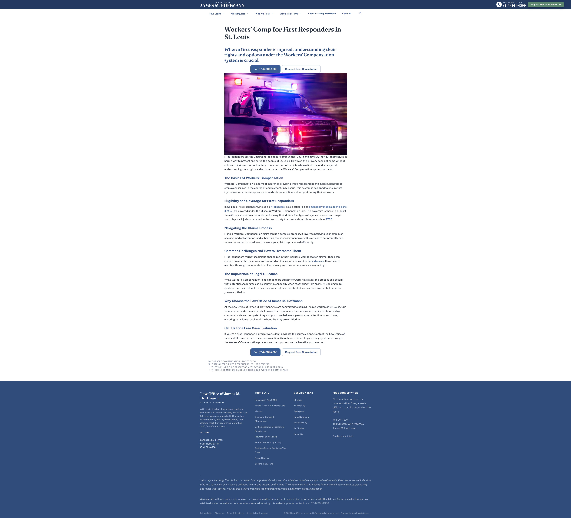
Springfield (299, 411)
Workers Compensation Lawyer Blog (234, 361)
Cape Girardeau (301, 417)
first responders (238, 364)
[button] (360, 13)
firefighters (278, 206)
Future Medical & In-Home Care (270, 405)
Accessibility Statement (257, 513)
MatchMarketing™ (360, 513)
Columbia (298, 434)
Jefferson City (300, 422)
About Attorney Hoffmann (322, 13)
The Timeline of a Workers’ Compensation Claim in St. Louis (247, 367)
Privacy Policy (206, 513)
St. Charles (299, 428)
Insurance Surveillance (266, 437)
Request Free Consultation (544, 4)
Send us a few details (343, 436)
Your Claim (215, 14)
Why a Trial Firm (289, 14)
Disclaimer (219, 513)
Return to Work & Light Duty (268, 442)
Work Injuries (238, 14)
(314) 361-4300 (208, 447)
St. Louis (298, 400)
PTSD (329, 219)
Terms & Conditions (235, 513)
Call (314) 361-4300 (265, 69)
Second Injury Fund (264, 464)
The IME (259, 411)
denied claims (316, 261)
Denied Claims (262, 458)
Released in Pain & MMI (266, 400)
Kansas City (299, 405)
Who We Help (262, 14)
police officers (260, 364)
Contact (346, 13)
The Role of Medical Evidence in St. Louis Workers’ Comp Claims (250, 370)
